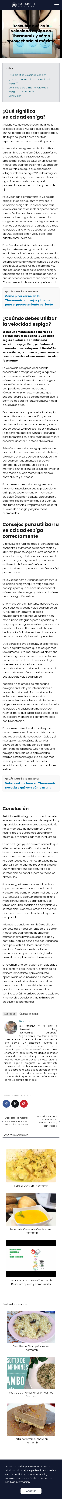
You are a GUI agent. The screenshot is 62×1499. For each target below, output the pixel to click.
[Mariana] (10, 1033)
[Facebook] (6, 1104)
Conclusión (14, 95)
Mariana (25, 1021)
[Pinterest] (24, 1104)
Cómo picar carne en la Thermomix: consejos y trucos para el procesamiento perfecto (29, 300)
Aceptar (31, 1491)
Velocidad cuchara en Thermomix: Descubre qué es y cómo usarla (30, 785)
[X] (15, 1104)
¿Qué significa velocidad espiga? (27, 75)
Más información (20, 1482)
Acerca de (10, 1013)
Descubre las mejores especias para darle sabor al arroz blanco (16, 1121)
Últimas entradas (28, 1013)
